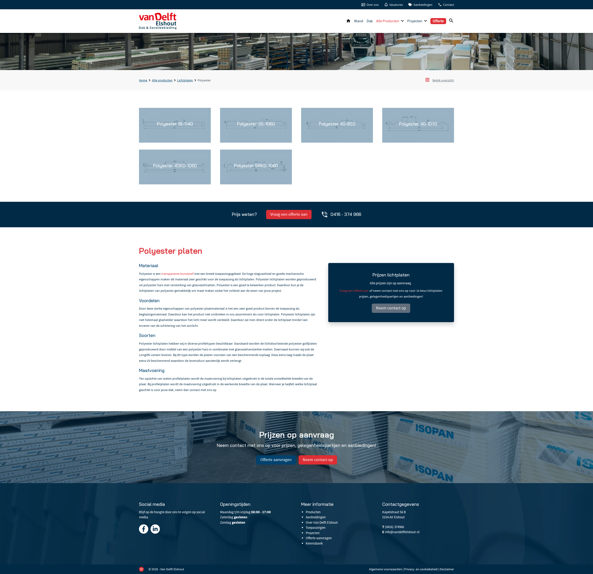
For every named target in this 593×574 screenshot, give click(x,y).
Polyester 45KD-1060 (175, 165)
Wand (358, 21)
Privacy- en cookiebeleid (421, 569)
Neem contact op (391, 308)
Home (348, 21)
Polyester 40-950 (337, 124)
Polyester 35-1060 (256, 124)
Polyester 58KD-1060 (256, 165)
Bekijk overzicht (443, 80)
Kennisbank (314, 543)
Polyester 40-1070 (418, 124)
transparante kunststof (177, 274)
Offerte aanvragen (276, 459)
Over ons (372, 5)
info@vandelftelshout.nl (402, 532)
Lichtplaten (185, 80)
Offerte (438, 21)
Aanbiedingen (422, 5)
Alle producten (387, 21)
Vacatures (396, 5)
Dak (370, 21)
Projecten (414, 21)
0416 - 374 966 (346, 214)
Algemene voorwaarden (385, 569)
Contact (448, 5)
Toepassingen (315, 527)
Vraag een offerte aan (288, 214)
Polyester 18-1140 (175, 124)
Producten (313, 512)
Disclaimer (447, 569)
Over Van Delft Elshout (322, 522)
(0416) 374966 (394, 527)
